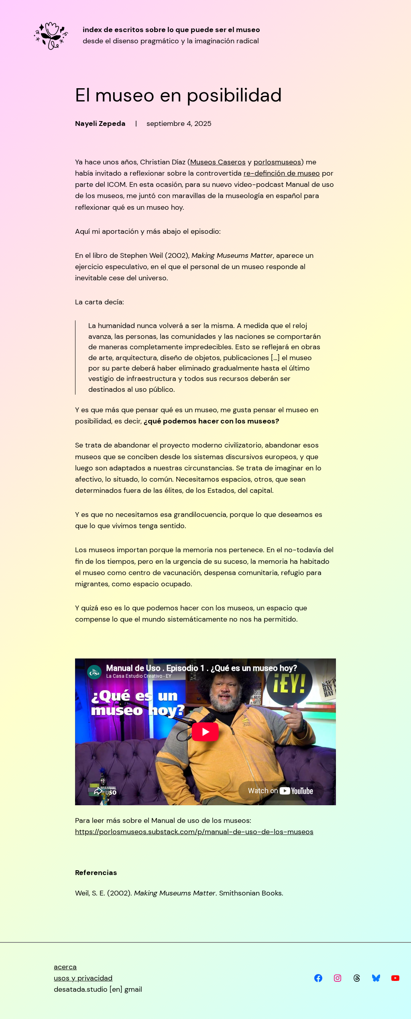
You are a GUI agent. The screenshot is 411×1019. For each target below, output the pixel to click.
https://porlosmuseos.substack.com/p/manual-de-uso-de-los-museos (194, 831)
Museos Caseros (218, 162)
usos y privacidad (83, 978)
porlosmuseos (277, 162)
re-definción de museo (282, 173)
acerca (65, 966)
